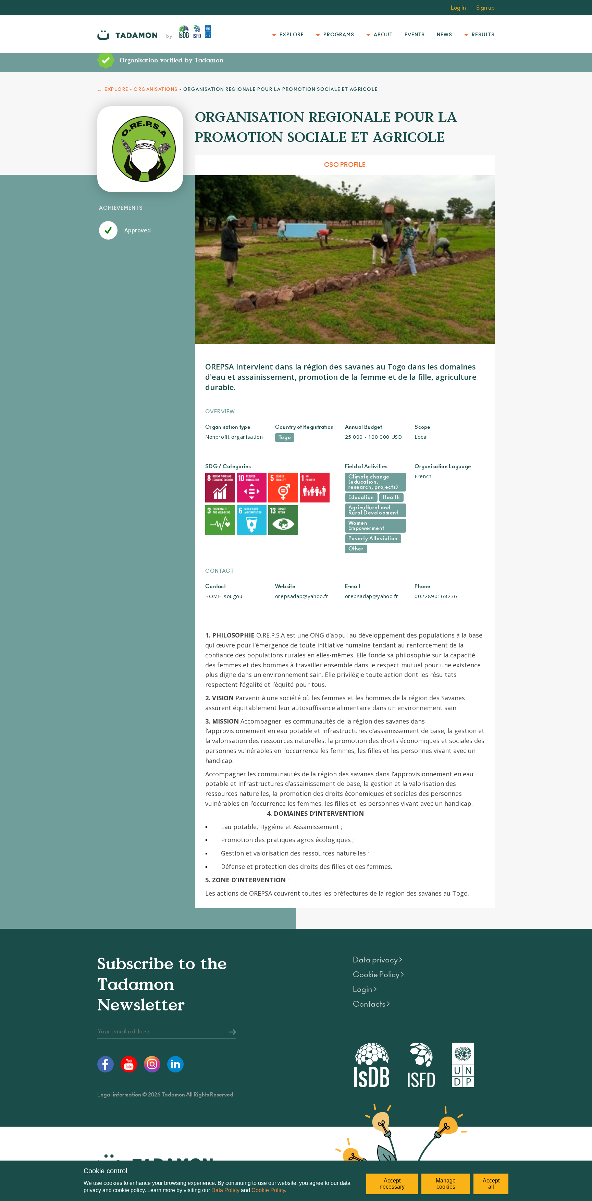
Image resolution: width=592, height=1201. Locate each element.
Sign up (485, 8)
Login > (365, 989)
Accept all (491, 1184)
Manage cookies (446, 1184)
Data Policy (225, 1190)
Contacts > (371, 1004)
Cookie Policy (268, 1190)
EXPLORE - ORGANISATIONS (141, 89)
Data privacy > (377, 960)
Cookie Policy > (378, 975)
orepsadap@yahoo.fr (302, 596)
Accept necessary (392, 1184)
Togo (285, 437)
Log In (458, 8)
